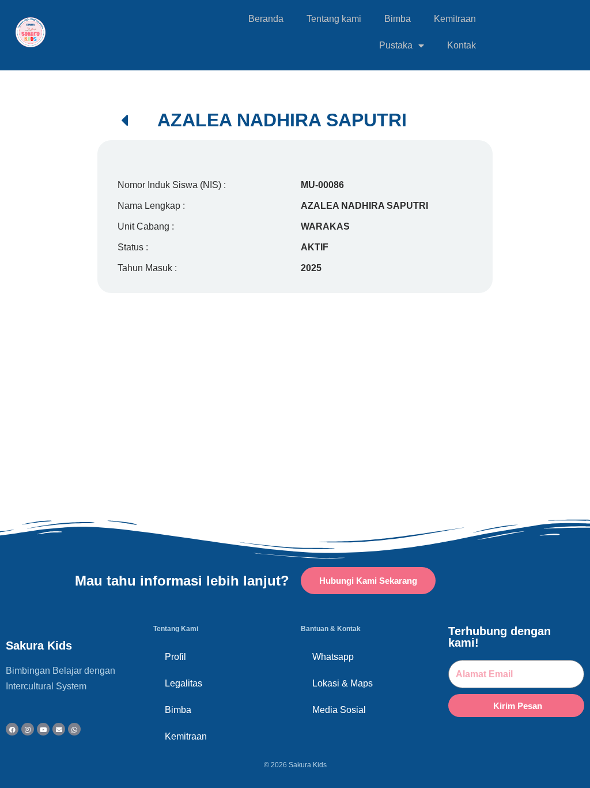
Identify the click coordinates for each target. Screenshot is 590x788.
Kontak (461, 45)
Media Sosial (339, 710)
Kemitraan (455, 19)
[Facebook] (12, 729)
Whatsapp (333, 657)
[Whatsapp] (74, 729)
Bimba (397, 19)
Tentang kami (334, 19)
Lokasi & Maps (342, 683)
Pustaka (396, 45)
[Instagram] (27, 729)
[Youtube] (43, 729)
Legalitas (183, 683)
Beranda (265, 19)
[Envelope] (58, 729)
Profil (175, 657)
